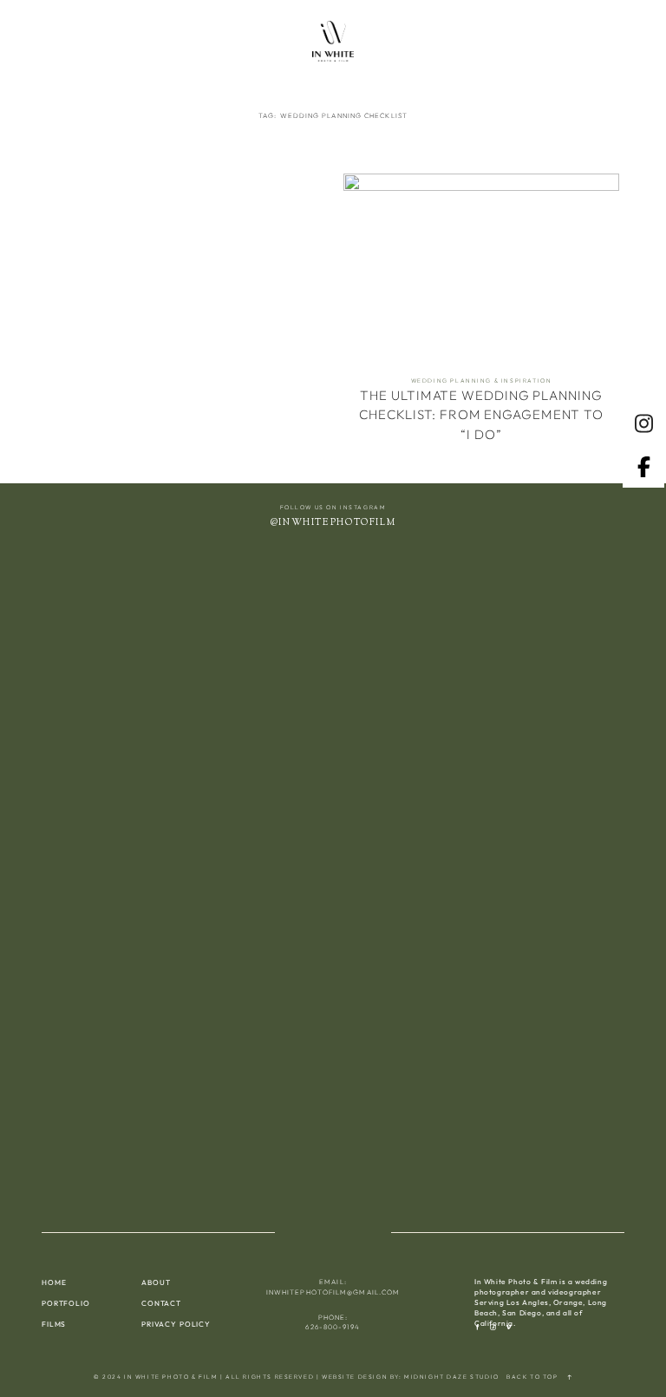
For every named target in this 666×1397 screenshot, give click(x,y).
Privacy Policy (176, 1324)
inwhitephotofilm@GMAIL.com (333, 1292)
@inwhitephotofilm (333, 522)
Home (54, 1282)
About (155, 1282)
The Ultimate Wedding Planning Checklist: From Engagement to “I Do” (481, 315)
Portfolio (66, 1303)
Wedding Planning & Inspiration (481, 380)
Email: (333, 1281)
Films (54, 1324)
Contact (161, 1303)
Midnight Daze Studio (452, 1377)
